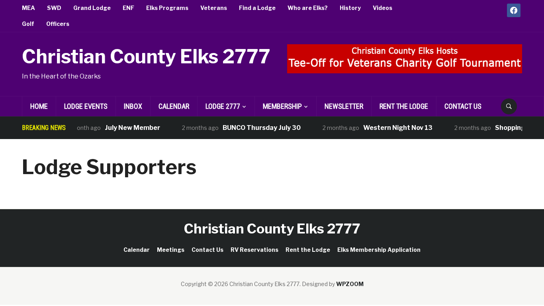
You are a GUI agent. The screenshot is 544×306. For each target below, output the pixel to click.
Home (39, 106)
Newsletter (344, 106)
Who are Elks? (308, 7)
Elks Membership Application (379, 249)
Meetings (170, 249)
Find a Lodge (257, 7)
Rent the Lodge (404, 106)
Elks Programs (167, 7)
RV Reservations (254, 249)
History (350, 7)
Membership (282, 106)
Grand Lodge (92, 7)
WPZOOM (350, 283)
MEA (28, 7)
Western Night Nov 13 (393, 127)
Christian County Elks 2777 (146, 56)
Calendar (174, 106)
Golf (28, 23)
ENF (128, 7)
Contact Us (462, 106)
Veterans (213, 7)
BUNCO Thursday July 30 (257, 127)
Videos (382, 7)
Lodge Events (86, 106)
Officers (57, 23)
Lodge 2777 (222, 106)
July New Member (127, 127)
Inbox (133, 106)
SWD (54, 7)
